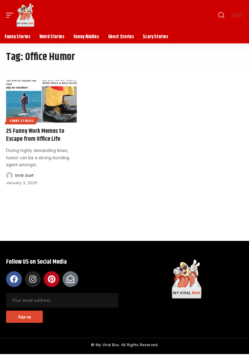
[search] (221, 15)
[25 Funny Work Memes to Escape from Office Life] (41, 101)
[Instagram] (33, 279)
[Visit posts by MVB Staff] (9, 175)
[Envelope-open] (70, 279)
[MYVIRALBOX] (25, 15)
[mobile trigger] (11, 15)
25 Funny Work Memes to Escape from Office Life (35, 135)
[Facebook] (14, 279)
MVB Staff (24, 175)
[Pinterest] (52, 279)
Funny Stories (22, 120)
